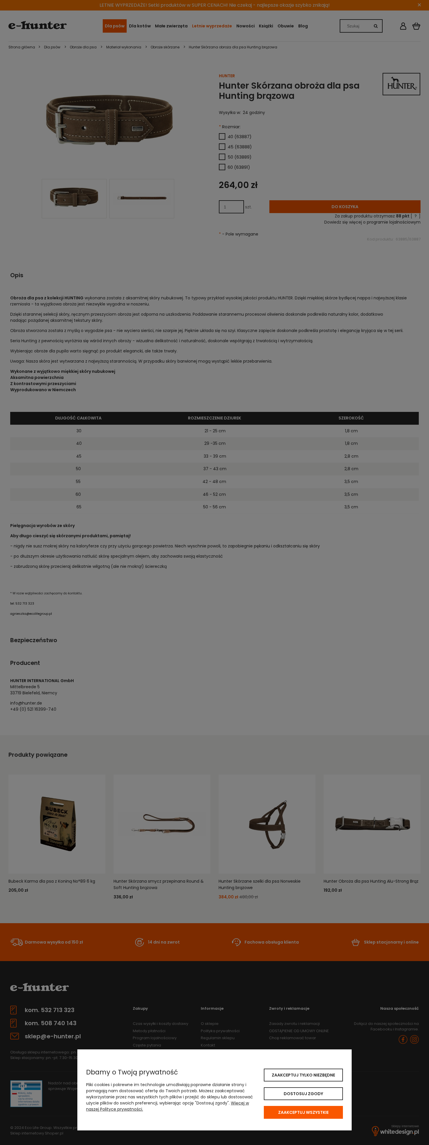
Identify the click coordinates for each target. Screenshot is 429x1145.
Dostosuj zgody (303, 1094)
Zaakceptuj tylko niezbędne (303, 1075)
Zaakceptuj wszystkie (303, 1112)
